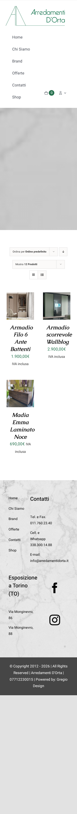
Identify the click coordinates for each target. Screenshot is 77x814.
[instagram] (54, 620)
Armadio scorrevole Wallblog (59, 335)
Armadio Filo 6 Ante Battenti (21, 338)
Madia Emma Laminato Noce (22, 425)
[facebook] (54, 587)
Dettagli (20, 313)
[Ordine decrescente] (63, 251)
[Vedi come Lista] (42, 275)
